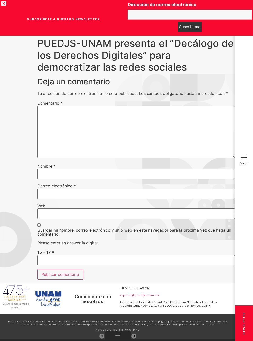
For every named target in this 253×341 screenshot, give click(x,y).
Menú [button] (244, 163)
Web (41, 206)
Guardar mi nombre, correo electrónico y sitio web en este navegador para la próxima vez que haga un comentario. (134, 232)
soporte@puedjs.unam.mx (139, 295)
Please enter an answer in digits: (67, 243)
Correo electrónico (56, 186)
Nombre (46, 166)
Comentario (50, 103)
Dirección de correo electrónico (162, 4)
